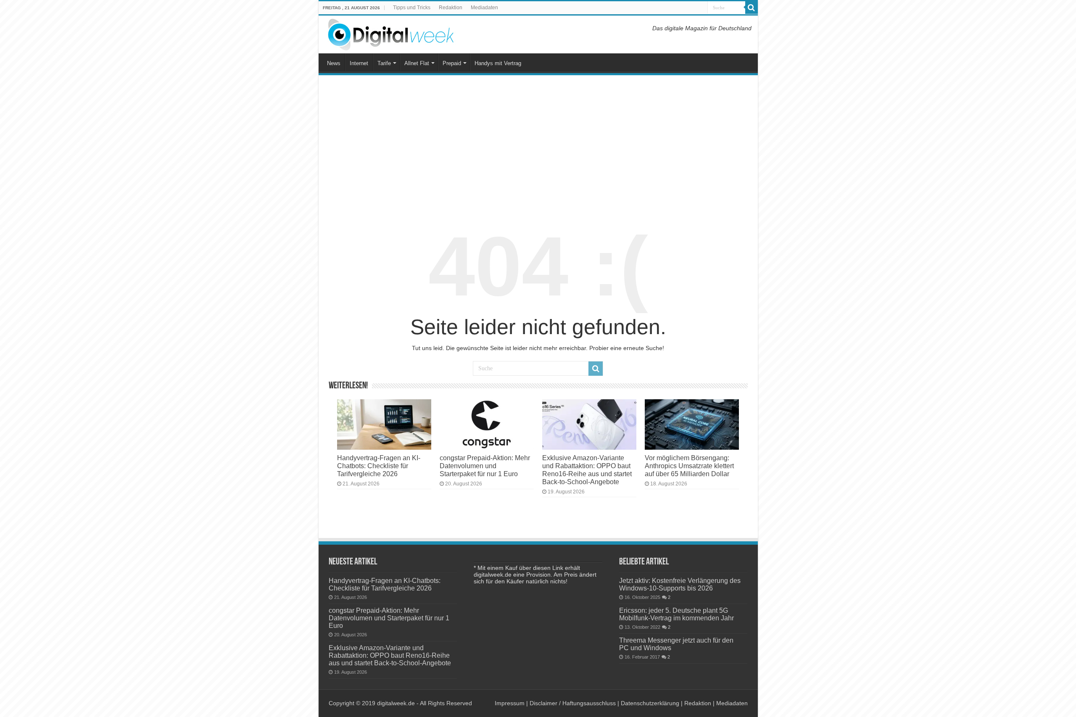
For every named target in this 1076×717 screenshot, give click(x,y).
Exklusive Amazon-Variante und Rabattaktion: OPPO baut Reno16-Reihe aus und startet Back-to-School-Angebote (587, 469)
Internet (359, 63)
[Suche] (751, 7)
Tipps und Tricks (411, 8)
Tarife (384, 63)
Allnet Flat (416, 63)
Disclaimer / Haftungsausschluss (573, 703)
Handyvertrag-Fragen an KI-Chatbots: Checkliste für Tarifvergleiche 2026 (378, 465)
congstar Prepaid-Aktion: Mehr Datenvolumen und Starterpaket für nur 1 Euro (485, 465)
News (333, 63)
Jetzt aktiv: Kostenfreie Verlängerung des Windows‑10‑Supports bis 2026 (680, 584)
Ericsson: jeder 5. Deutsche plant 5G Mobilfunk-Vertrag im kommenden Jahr (676, 614)
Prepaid (452, 63)
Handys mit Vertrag (498, 63)
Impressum (510, 703)
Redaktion (450, 8)
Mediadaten (484, 8)
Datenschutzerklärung (650, 703)
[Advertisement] (538, 144)
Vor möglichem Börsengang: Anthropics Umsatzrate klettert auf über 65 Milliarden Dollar (689, 465)
